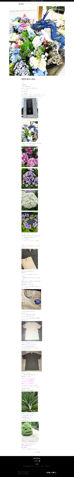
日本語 (26, 473)
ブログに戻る (37, 452)
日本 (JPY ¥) (20, 473)
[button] (31, 4)
